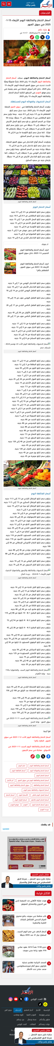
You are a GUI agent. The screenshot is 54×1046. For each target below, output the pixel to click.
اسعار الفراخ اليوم (21, 799)
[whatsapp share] (37, 37)
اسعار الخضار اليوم (42, 775)
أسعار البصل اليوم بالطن (40, 795)
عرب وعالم (20, 1019)
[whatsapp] (32, 37)
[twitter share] (42, 37)
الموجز (38, 92)
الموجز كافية (31, 1015)
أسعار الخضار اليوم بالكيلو (40, 799)
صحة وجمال (31, 1019)
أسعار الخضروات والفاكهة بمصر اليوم (36, 790)
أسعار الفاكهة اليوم (18, 770)
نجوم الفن (8, 1010)
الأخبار (38, 1010)
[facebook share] (48, 37)
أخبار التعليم (28, 1010)
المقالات (33, 1024)
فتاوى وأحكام (44, 1019)
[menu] (9, 4)
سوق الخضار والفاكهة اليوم (19, 785)
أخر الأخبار (10, 780)
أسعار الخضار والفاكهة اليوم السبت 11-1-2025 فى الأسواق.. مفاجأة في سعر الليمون (29, 748)
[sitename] (27, 990)
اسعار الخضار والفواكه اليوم (39, 770)
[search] (3, 4)
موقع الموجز (14, 804)
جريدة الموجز (44, 809)
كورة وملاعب (18, 1015)
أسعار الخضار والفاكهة (41, 785)
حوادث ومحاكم (44, 1024)
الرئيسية (47, 1010)
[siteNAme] (46, 4)
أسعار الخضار (10, 795)
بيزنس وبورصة (44, 1015)
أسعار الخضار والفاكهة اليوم (39, 765)
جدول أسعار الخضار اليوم (40, 804)
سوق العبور (15, 107)
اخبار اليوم (21, 765)
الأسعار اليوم (23, 795)
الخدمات (18, 1010)
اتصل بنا (14, 1030)
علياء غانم (43, 30)
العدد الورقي (36, 999)
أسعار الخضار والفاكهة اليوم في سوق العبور (33, 780)
